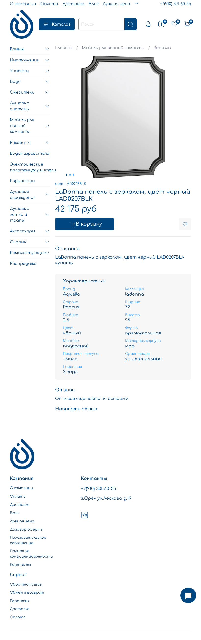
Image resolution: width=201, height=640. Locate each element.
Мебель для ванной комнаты (113, 48)
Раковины (20, 143)
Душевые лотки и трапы (19, 214)
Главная (64, 48)
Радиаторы (22, 181)
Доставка (73, 4)
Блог (94, 4)
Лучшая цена (116, 4)
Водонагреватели (26, 153)
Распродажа (23, 263)
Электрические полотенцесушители (30, 167)
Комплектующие (26, 253)
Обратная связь (26, 584)
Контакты (20, 565)
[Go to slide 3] (73, 175)
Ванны (17, 49)
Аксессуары (22, 231)
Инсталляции (24, 60)
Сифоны (18, 242)
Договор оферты (26, 529)
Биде (15, 81)
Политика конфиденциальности (31, 553)
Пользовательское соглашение (28, 540)
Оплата (49, 4)
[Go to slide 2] (70, 175)
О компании (23, 4)
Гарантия (20, 601)
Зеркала (162, 48)
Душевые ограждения (23, 195)
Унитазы (19, 71)
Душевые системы (20, 106)
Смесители (22, 92)
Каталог (61, 24)
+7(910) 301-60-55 (175, 4)
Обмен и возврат (27, 592)
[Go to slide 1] (66, 175)
